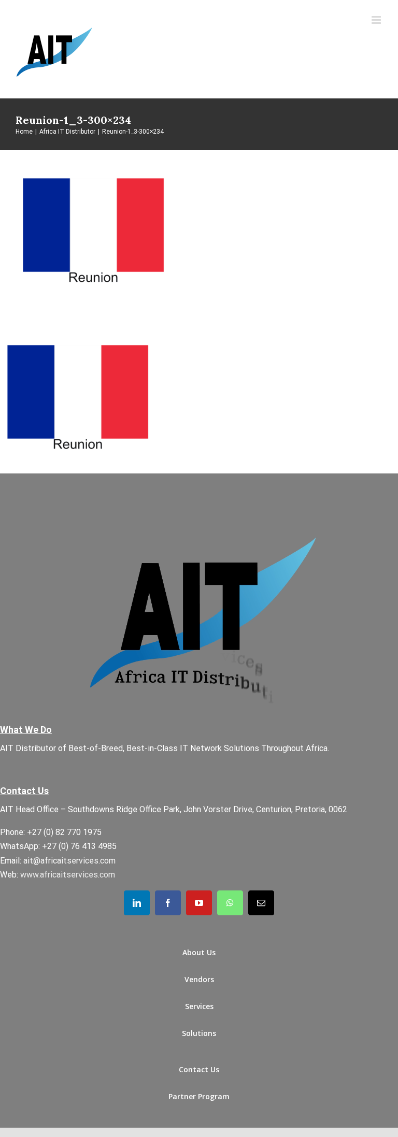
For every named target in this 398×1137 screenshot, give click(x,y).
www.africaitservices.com (67, 875)
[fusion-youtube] (199, 902)
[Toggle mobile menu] (377, 20)
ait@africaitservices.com (69, 861)
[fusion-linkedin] (137, 902)
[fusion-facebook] (168, 902)
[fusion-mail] (261, 902)
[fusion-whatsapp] (230, 902)
